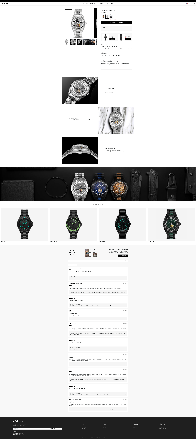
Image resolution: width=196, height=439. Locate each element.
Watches (83, 423)
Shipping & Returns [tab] (106, 71)
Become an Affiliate (136, 425)
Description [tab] (104, 44)
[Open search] (189, 3)
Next (95, 42)
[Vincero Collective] (5, 3)
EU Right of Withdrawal (163, 425)
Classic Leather (128, 35)
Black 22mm (111, 36)
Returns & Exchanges (162, 424)
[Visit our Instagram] (14, 431)
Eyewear (83, 425)
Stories (134, 423)
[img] (72, 269)
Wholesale (135, 427)
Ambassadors (135, 424)
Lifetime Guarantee (162, 428)
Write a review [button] (123, 255)
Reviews (104, 424)
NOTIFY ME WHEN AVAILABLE (116, 22)
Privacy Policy (91, 437)
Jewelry (83, 424)
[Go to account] (192, 3)
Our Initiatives (105, 425)
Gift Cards (83, 428)
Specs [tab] (102, 67)
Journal (104, 427)
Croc (110, 35)
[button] (100, 414)
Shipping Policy (161, 427)
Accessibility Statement (98, 437)
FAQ (160, 423)
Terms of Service (85, 437)
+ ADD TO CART (112, 39)
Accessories (84, 427)
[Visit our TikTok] (17, 431)
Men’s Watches (66, 6)
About (104, 423)
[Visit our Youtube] (15, 431)
